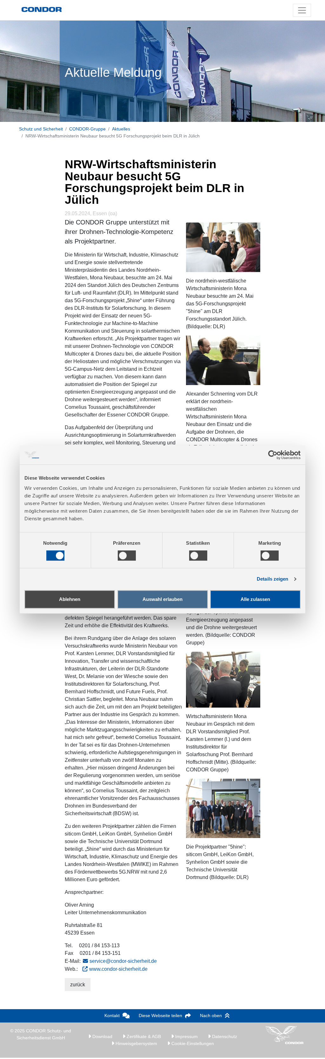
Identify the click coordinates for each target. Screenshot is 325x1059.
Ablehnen (69, 599)
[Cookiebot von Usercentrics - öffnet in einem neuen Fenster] (273, 455)
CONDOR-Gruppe (87, 128)
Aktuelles (121, 128)
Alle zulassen (255, 599)
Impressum (186, 1036)
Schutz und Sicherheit (41, 128)
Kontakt (112, 1015)
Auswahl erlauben (162, 599)
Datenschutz (224, 1036)
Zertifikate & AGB (143, 1036)
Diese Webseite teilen (160, 1015)
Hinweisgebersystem (135, 1043)
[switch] (127, 555)
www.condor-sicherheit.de (118, 969)
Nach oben (211, 1015)
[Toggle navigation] (302, 10)
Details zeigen (272, 579)
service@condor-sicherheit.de (123, 961)
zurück (77, 984)
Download (101, 1036)
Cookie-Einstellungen (192, 1043)
